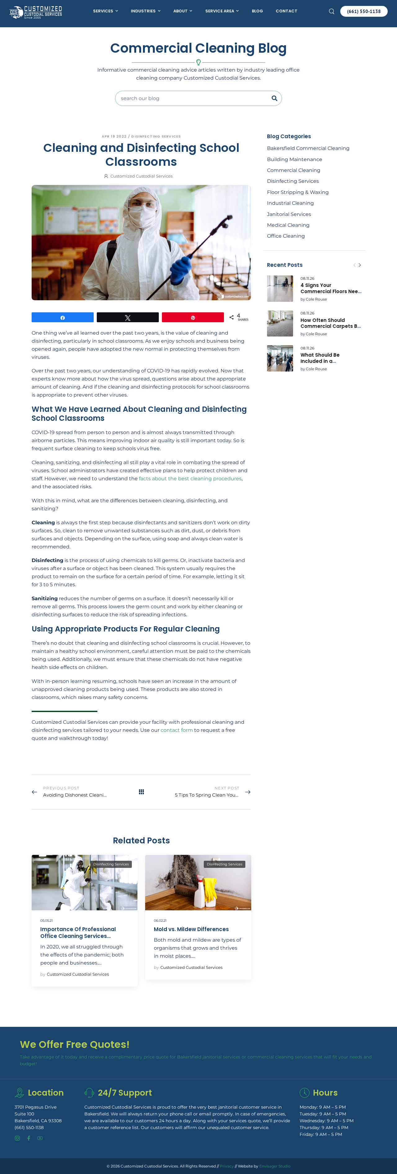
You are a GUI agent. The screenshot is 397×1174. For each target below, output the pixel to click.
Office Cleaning (286, 236)
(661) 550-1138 (29, 1127)
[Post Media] (280, 288)
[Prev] (354, 265)
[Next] (359, 265)
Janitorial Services (289, 214)
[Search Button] (276, 98)
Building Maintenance (294, 159)
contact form (177, 730)
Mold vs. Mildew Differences (191, 929)
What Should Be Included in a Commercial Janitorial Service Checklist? (328, 364)
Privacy (227, 1165)
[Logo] (35, 12)
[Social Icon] (17, 1138)
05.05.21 (46, 920)
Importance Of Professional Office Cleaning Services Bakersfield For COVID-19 (78, 936)
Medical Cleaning (288, 225)
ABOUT (180, 11)
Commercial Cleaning (293, 170)
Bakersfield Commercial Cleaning (308, 148)
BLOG (257, 11)
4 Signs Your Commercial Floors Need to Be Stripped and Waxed (331, 294)
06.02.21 (160, 920)
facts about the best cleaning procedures (190, 478)
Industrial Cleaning (290, 203)
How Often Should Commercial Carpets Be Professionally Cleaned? (330, 326)
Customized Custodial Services (141, 176)
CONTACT (286, 11)
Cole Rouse (316, 299)
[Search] (332, 11)
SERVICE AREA (219, 11)
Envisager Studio (275, 1165)
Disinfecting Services (293, 181)
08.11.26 (307, 278)
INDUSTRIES (143, 11)
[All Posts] (141, 791)
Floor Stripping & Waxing (298, 192)
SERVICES (103, 11)
